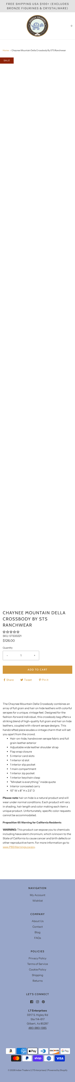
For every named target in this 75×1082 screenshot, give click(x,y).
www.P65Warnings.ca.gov (19, 847)
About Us (38, 921)
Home (6, 50)
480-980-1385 (37, 1028)
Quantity (8, 647)
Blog (37, 932)
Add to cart (37, 669)
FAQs (37, 938)
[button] (11, 632)
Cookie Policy (37, 969)
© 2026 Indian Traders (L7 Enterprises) (27, 1070)
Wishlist (37, 900)
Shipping (37, 975)
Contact (37, 926)
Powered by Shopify (57, 1070)
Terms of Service (37, 964)
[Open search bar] (6, 26)
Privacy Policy (37, 958)
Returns (38, 980)
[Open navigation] (2, 26)
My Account (37, 895)
